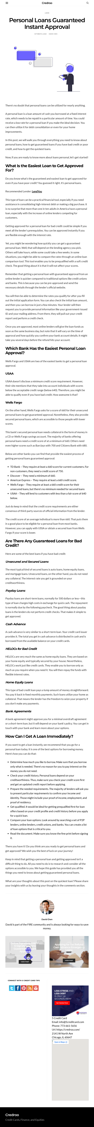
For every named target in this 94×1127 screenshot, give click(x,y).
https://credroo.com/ (68, 1029)
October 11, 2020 (20, 956)
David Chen (53, 34)
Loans (47, 13)
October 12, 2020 (40, 34)
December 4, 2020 (63, 954)
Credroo (47, 3)
